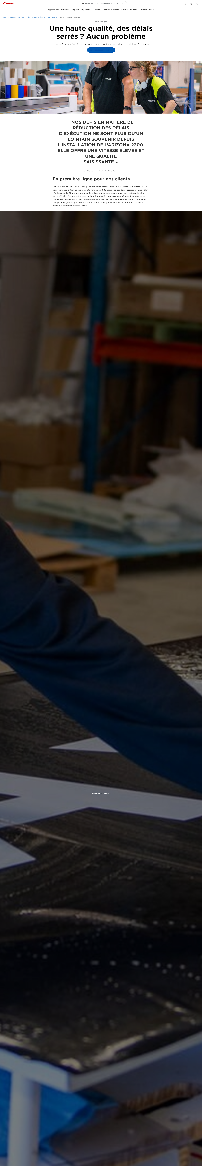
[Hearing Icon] (186, 4)
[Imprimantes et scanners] (101, 9)
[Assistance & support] (138, 9)
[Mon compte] (191, 3)
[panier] (197, 4)
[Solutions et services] (119, 9)
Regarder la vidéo (100, 793)
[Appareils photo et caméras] (70, 9)
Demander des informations (101, 50)
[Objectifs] (80, 9)
